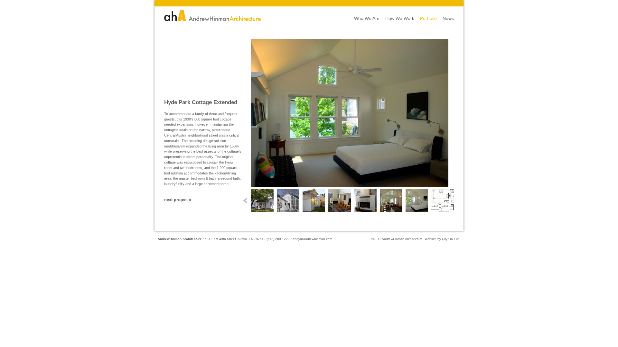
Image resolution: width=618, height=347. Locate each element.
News (448, 18)
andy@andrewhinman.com (312, 239)
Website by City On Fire (442, 239)
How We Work (399, 18)
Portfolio (428, 18)
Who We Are (366, 18)
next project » (177, 200)
